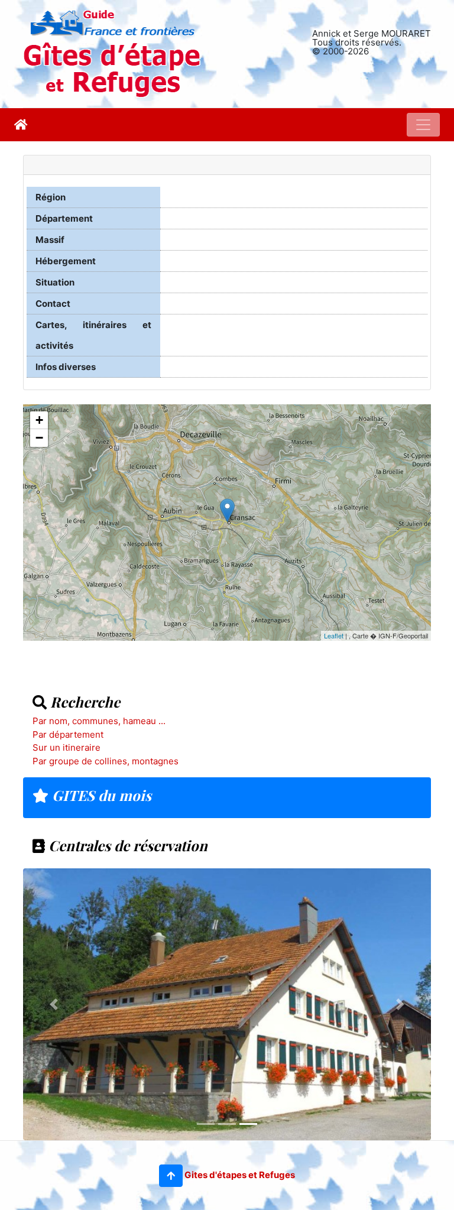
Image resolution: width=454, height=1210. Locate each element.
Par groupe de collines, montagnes (106, 761)
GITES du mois (99, 795)
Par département (68, 734)
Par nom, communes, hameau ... (99, 720)
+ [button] (39, 420)
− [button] (39, 437)
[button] (171, 1175)
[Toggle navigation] (423, 125)
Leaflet (333, 635)
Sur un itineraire (66, 747)
